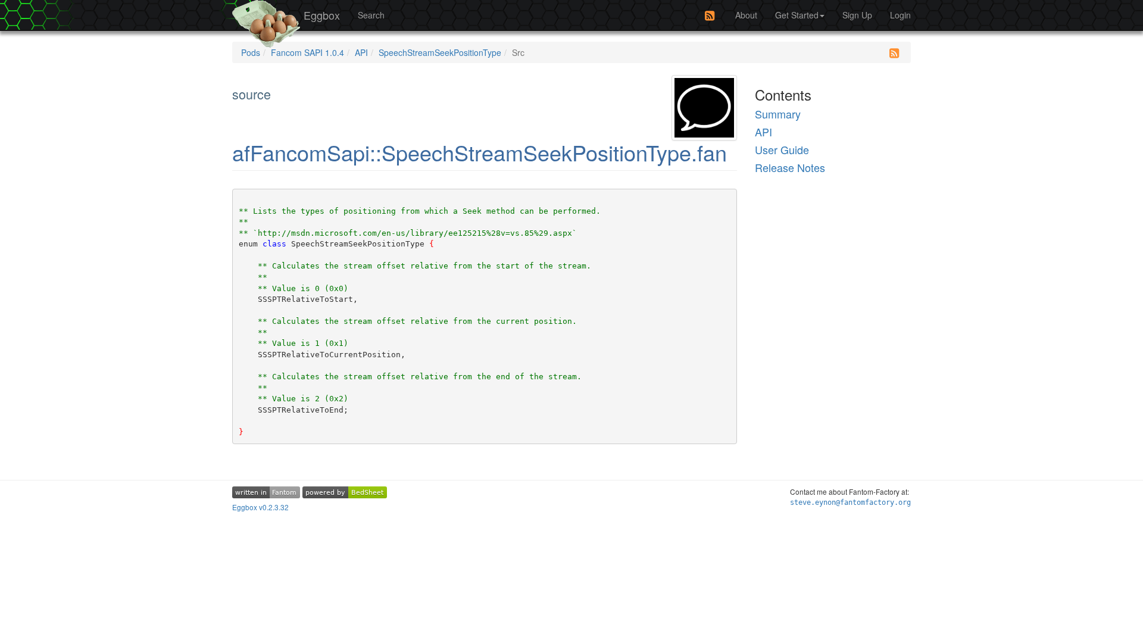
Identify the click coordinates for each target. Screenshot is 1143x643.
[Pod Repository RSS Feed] (709, 15)
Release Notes (790, 167)
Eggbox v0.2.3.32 (260, 507)
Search (371, 15)
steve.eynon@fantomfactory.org (850, 502)
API (361, 52)
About (746, 15)
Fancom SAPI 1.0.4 (307, 52)
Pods (250, 52)
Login (900, 15)
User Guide (782, 149)
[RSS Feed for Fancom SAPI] (894, 53)
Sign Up (857, 15)
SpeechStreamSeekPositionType (440, 52)
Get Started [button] (797, 15)
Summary (778, 113)
